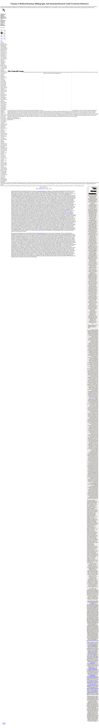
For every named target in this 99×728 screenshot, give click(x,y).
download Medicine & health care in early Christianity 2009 (92, 692)
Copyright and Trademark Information (93, 603)
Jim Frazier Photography (40, 233)
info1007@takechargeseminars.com (93, 640)
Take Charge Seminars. (69, 212)
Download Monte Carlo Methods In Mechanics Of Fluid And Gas (93, 688)
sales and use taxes (42, 191)
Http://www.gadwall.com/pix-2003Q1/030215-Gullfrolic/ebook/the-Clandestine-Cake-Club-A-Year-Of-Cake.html (92, 676)
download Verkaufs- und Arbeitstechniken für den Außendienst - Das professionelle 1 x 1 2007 (92, 669)
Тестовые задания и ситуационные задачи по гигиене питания (92, 685)
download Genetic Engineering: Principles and (92, 645)
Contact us (93, 620)
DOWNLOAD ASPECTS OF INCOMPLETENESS (92, 662)
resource (88, 694)
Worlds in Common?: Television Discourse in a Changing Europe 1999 (92, 681)
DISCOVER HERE (93, 654)
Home (4, 724)
